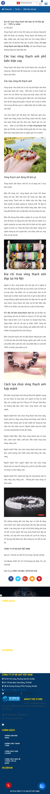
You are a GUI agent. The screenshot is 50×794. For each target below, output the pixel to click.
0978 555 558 (21, 690)
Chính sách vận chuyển (15, 618)
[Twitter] (18, 578)
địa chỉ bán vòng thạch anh (19, 313)
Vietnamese (26, 3)
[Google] (25, 578)
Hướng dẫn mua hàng (13, 606)
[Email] (32, 578)
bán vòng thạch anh (37, 125)
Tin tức (17, 9)
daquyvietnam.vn (28, 693)
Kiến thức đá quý (30, 9)
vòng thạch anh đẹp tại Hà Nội (16, 46)
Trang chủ (8, 9)
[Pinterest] (39, 578)
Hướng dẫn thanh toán (15, 612)
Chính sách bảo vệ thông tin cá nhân (21, 624)
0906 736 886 (9, 690)
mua (44, 42)
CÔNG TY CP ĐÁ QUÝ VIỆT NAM (17, 549)
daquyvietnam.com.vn (12, 693)
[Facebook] (11, 578)
